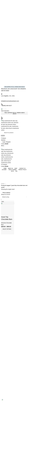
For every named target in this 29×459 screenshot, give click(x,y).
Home (3, 183)
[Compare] (3, 232)
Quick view (7, 232)
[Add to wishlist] (3, 214)
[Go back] (3, 173)
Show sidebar (6, 192)
